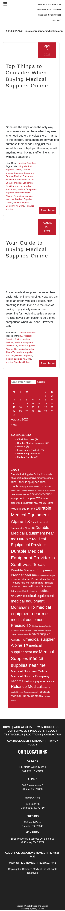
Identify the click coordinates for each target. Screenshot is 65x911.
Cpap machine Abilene (30, 487)
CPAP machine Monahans (26, 490)
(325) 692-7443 (14, 31)
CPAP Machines (25, 439)
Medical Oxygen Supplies (34, 630)
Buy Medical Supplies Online (25, 474)
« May (14, 424)
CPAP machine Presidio (46, 490)
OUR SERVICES (17, 730)
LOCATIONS (33, 734)
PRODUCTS (37, 730)
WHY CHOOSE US (48, 727)
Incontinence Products (28, 450)
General (21, 446)
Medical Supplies (27, 163)
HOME (7, 727)
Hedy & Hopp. (38, 909)
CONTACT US (52, 734)
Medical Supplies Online (18, 362)
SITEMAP (38, 741)
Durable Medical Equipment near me (32, 533)
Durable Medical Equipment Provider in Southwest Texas (33, 558)
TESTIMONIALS (13, 734)
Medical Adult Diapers (26, 591)
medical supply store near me (39, 681)
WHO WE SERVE (24, 727)
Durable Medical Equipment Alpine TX (31, 515)
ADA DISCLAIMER (18, 741)
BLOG (52, 730)
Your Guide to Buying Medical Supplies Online (27, 249)
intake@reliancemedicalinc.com (44, 31)
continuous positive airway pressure (35, 478)
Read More (48, 210)
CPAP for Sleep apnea (25, 482)
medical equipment (38, 596)
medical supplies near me (18, 359)
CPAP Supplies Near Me (20, 494)
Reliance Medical (26, 686)
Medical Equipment (27, 453)
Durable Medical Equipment (31, 443)
